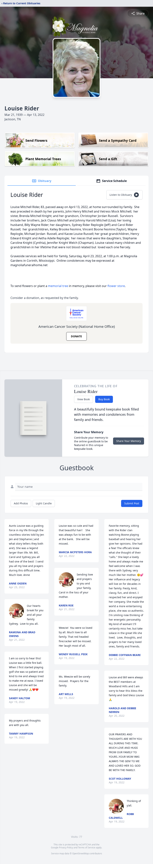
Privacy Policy (66, 847)
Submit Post (131, 503)
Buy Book (104, 399)
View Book (83, 399)
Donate (76, 336)
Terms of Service (86, 847)
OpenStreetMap (80, 853)
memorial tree (58, 286)
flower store (116, 286)
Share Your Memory (128, 441)
